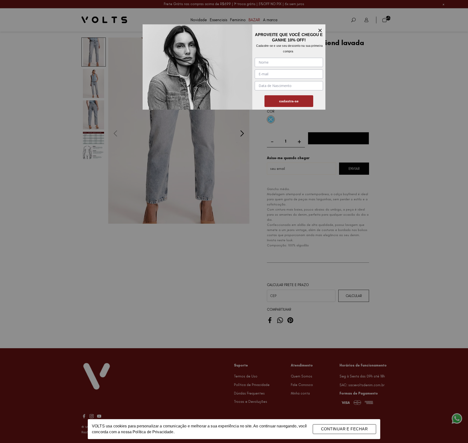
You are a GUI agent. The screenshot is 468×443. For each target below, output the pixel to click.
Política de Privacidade (153, 432)
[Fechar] (320, 29)
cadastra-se (289, 101)
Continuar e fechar (344, 429)
